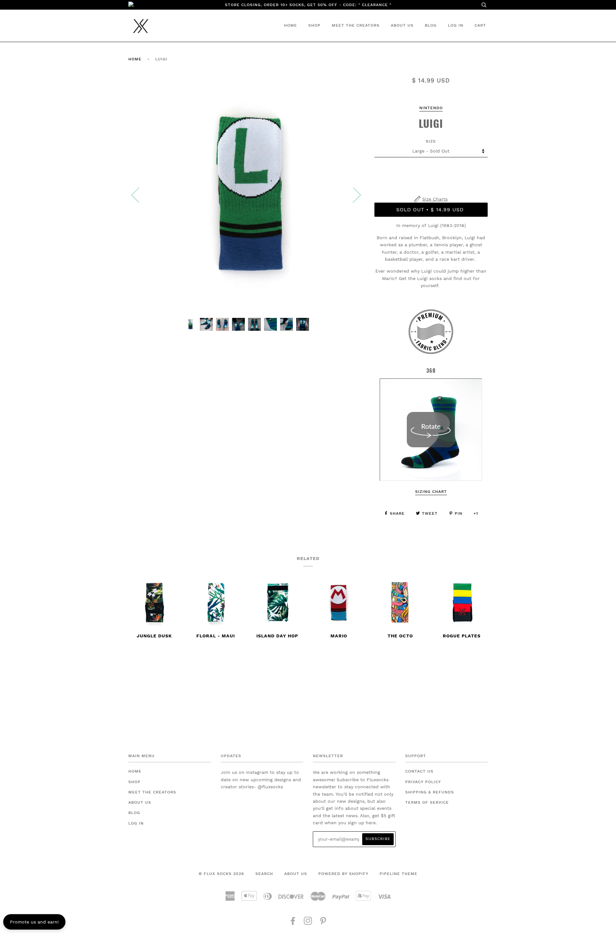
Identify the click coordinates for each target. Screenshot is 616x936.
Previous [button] (139, 194)
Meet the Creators (356, 25)
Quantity (431, 169)
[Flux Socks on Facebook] (293, 923)
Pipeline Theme (398, 873)
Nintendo (431, 108)
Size (431, 141)
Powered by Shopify (343, 873)
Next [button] (353, 194)
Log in (455, 25)
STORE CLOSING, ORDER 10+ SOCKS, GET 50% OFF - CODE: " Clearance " (308, 5)
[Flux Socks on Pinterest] (323, 923)
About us (295, 873)
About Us (402, 25)
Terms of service (427, 802)
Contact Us (419, 771)
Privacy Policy (423, 782)
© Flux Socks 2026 (221, 873)
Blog (431, 25)
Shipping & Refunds (429, 792)
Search (264, 873)
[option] (246, 194)
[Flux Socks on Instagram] (308, 923)
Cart (480, 25)
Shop (314, 25)
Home (290, 25)
